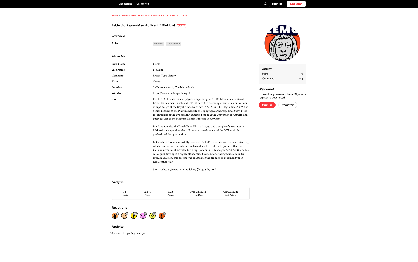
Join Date (198, 195)
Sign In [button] (267, 105)
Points (171, 195)
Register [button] (288, 105)
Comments (282, 78)
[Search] (265, 4)
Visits (147, 195)
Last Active (230, 195)
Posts (125, 195)
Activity (267, 69)
